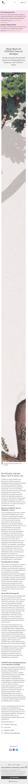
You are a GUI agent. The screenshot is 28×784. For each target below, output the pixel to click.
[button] (14, 781)
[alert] (14, 774)
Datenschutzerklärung (18, 774)
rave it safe (7, 727)
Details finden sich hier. (14, 30)
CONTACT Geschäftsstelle (12, 733)
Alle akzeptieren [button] (14, 777)
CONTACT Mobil (9, 730)
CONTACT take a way (10, 724)
